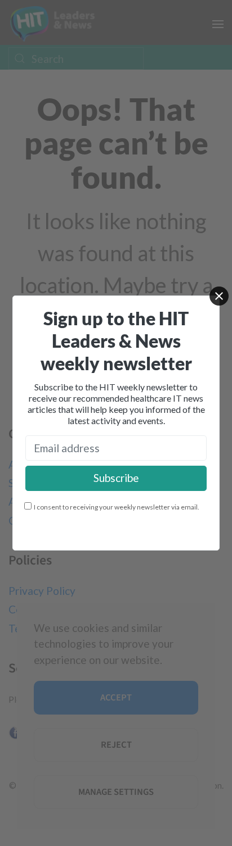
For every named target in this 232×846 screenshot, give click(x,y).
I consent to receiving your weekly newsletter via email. (116, 507)
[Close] (219, 296)
